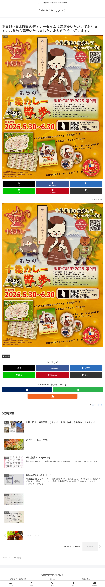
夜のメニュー (86, 579)
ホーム (52, 579)
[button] (86, 191)
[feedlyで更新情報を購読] (78, 389)
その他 (7, 356)
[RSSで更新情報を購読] (52, 396)
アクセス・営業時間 (18, 579)
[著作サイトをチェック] (27, 389)
